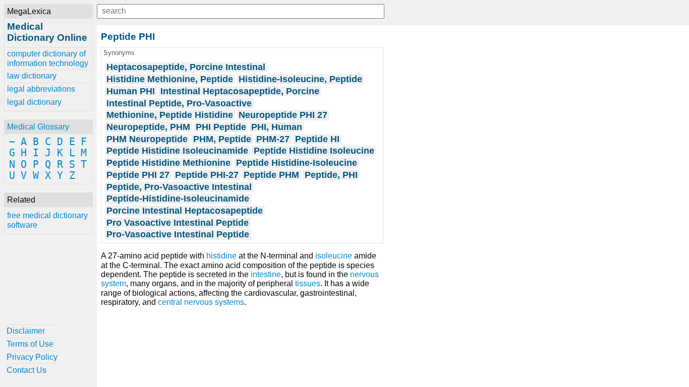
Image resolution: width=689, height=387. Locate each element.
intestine (266, 274)
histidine (221, 255)
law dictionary (31, 76)
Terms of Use (30, 344)
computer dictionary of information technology (47, 58)
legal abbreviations (41, 89)
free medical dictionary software (47, 220)
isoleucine (333, 255)
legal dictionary (34, 102)
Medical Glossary (38, 126)
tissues (307, 283)
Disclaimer (26, 331)
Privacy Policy (32, 357)
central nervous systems (201, 302)
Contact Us (26, 370)
